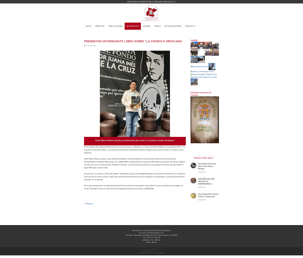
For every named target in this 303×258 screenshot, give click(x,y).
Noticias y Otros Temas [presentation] (203, 158)
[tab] (203, 157)
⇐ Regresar (88, 203)
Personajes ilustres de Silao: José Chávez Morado (207, 166)
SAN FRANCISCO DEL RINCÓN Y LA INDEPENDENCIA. (206, 181)
